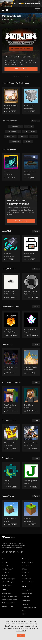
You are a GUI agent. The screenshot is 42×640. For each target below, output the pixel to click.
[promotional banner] (21, 3)
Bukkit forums (26, 579)
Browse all (35, 121)
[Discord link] (14, 552)
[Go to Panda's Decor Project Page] (31, 100)
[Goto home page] (7, 9)
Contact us (25, 596)
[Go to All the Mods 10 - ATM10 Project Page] (11, 438)
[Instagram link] (3, 552)
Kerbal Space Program (8, 579)
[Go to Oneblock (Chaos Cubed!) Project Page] (11, 513)
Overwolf (25, 604)
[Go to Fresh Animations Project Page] (11, 400)
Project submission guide (9, 596)
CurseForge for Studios (29, 607)
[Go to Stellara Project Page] (11, 167)
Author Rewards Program (9, 599)
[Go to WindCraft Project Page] (11, 248)
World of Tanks (6, 585)
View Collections (21, 221)
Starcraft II (5, 575)
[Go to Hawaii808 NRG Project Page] (11, 286)
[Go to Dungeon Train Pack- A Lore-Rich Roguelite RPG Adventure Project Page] (31, 286)
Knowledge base (27, 590)
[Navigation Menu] (3, 10)
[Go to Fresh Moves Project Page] (31, 400)
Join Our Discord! (27, 562)
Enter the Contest (21, 68)
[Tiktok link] (7, 552)
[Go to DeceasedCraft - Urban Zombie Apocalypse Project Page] (31, 438)
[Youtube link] (10, 552)
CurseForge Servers (28, 582)
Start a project (6, 593)
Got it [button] (21, 635)
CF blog (24, 569)
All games (5, 562)
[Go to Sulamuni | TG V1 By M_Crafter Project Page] (31, 362)
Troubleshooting (27, 593)
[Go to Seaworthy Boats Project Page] (31, 167)
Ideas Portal (25, 566)
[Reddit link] (22, 552)
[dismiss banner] (39, 2)
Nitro (23, 614)
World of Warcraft (7, 569)
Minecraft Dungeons (8, 582)
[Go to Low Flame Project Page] (11, 324)
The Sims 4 (5, 572)
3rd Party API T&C (7, 606)
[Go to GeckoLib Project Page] (11, 475)
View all (36, 231)
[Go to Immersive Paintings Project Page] (11, 100)
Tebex (24, 611)
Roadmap (25, 575)
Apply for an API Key (8, 603)
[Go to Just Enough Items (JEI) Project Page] (31, 475)
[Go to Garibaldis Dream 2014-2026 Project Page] (11, 362)
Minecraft (5, 566)
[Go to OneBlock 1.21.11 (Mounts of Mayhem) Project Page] (31, 513)
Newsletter (25, 572)
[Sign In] (37, 9)
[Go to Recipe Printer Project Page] (31, 248)
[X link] (18, 552)
